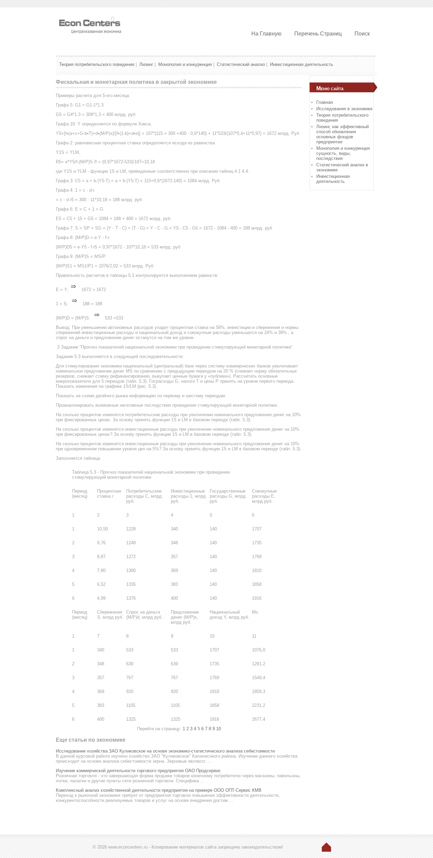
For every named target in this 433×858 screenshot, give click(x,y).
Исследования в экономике (344, 108)
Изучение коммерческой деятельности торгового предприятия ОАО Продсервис (138, 770)
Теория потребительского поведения (96, 64)
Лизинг (146, 64)
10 (218, 728)
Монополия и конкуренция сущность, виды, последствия (343, 153)
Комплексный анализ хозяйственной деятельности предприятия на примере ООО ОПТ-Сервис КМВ (158, 790)
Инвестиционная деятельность (301, 64)
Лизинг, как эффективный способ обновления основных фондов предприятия (342, 134)
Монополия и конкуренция (185, 64)
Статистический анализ (241, 64)
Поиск (362, 34)
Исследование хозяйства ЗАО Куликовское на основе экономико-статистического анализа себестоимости (165, 751)
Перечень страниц (318, 34)
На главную (266, 34)
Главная (324, 102)
